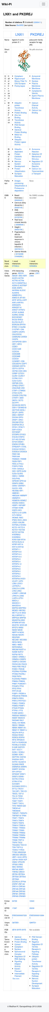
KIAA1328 (16, 539)
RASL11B (16, 722)
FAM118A (16, 454)
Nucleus (35, 81)
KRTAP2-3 (16, 559)
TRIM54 (22, 835)
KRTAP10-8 (16, 551)
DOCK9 (15, 417)
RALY (21, 720)
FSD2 (20, 466)
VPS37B (21, 862)
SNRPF (15, 769)
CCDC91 (15, 358)
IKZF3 (14, 512)
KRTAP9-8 (16, 578)
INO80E (15, 517)
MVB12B (23, 625)
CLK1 (20, 378)
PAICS (24, 664)
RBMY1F (15, 730)
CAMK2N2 (16, 336)
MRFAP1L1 (20, 615)
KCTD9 (21, 532)
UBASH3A (22, 852)
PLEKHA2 (16, 678)
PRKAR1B (16, 696)
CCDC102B (16, 349)
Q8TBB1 (15, 922)
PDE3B (21, 669)
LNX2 (19, 590)
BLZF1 (21, 322)
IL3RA (24, 512)
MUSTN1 (15, 625)
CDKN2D (15, 366)
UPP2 (24, 857)
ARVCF (15, 310)
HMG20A (15, 495)
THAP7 (15, 803)
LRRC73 (15, 595)
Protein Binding (21, 112)
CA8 (22, 329)
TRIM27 (15, 830)
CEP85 (15, 371)
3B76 (14, 929)
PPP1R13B (16, 691)
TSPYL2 (19, 847)
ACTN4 (21, 280)
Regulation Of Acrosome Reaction (37, 163)
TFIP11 (21, 798)
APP (25, 300)
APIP (14, 300)
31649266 (18, 256)
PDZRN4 (23, 671)
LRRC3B (22, 593)
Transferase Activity (19, 121)
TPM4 (24, 815)
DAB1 (21, 397)
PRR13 (15, 700)
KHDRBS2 (16, 534)
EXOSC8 (23, 451)
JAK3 (24, 520)
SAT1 (14, 749)
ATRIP (14, 312)
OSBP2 (23, 659)
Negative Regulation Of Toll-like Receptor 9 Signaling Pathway (37, 947)
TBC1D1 (23, 791)
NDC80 (15, 634)
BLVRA (15, 322)
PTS (21, 710)
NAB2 (21, 627)
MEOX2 (22, 610)
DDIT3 (23, 405)
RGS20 (15, 735)
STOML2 (15, 266)
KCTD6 (22, 529)
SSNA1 (21, 776)
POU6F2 (15, 686)
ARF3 (14, 302)
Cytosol (18, 944)
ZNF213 (15, 886)
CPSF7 (21, 385)
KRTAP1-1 (16, 549)
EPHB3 (21, 444)
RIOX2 (21, 735)
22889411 (37, 22)
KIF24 (23, 539)
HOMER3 (16, 500)
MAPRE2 (22, 608)
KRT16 (15, 546)
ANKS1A (15, 297)
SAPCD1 (21, 747)
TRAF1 (15, 818)
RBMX (14, 727)
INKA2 (18, 515)
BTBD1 (15, 327)
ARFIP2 (20, 302)
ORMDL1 (22, 656)
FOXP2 (15, 466)
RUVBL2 (15, 744)
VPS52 (15, 864)
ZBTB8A (15, 879)
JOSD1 (15, 522)
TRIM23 (22, 827)
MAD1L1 (15, 600)
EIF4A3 (22, 439)
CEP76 (21, 368)
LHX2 (14, 590)
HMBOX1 (15, 493)
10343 (31, 901)
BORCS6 (15, 324)
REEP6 (15, 732)
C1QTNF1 (16, 329)
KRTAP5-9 (16, 568)
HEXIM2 (15, 490)
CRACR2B (16, 388)
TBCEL (15, 793)
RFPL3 (21, 732)
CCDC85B (16, 353)
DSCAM (15, 422)
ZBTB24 (21, 874)
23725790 (18, 217)
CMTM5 (15, 383)
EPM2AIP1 (16, 446)
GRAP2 (15, 483)
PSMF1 (22, 705)
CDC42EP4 (16, 363)
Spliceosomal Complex (20, 952)
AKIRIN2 (15, 290)
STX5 (19, 781)
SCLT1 (19, 749)
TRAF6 (21, 823)
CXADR (15, 395)
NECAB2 (23, 639)
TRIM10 (15, 825)
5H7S (24, 929)
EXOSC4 (15, 451)
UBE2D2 (15, 854)
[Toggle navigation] (43, 4)
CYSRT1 (15, 397)
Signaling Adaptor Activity (18, 963)
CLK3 (19, 380)
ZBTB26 (15, 876)
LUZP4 (15, 598)
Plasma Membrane (36, 84)
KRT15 (20, 544)
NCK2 (21, 632)
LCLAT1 (15, 581)
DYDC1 (15, 427)
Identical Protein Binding (21, 130)
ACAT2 (15, 278)
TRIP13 (21, 840)
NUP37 (20, 652)
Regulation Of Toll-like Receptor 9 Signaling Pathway (37, 971)
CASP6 (15, 339)
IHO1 (20, 510)
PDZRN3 (15, 671)
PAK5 (14, 666)
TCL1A (14, 796)
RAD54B (15, 720)
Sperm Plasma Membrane (38, 96)
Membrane (36, 88)
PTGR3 (21, 708)
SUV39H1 (16, 783)
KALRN (21, 522)
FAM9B (23, 459)
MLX (14, 615)
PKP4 (19, 676)
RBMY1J (23, 730)
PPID (14, 688)
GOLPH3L (16, 478)
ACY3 (14, 283)
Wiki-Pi (7, 4)
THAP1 (20, 801)
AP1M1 (22, 297)
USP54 (15, 859)
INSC (21, 517)
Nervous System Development (20, 163)
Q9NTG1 (32, 922)
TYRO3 (21, 849)
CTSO (14, 393)
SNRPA (24, 766)
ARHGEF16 (16, 307)
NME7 (20, 644)
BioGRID (20, 25)
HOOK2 (15, 503)
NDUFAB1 (16, 637)
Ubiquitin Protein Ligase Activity (20, 142)
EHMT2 (21, 437)
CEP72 (15, 368)
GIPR (19, 471)
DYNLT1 (21, 427)
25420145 (18, 207)
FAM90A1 (16, 459)
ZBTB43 (22, 876)
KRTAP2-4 (16, 561)
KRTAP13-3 (16, 556)
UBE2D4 (22, 854)
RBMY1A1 (22, 727)
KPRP (14, 544)
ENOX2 (15, 444)
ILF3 (14, 515)
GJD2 (24, 471)
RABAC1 (23, 715)
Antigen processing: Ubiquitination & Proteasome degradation (21, 185)
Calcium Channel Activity (35, 105)
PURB (14, 713)
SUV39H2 (16, 786)
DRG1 (21, 419)
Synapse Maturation (19, 174)
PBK (19, 666)
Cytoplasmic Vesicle (37, 91)
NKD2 (19, 642)
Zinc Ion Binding (18, 116)
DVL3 (21, 424)
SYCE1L (23, 786)
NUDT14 (22, 649)
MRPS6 (23, 617)
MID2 (24, 612)
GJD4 (14, 473)
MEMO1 (15, 610)
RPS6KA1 (21, 740)
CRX (23, 388)
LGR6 (22, 588)
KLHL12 (21, 542)
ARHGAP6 (16, 305)
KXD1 (23, 578)
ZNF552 (22, 891)
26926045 (18, 200)
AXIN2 (21, 314)
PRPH (21, 698)
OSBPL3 (15, 661)
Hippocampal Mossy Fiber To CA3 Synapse (21, 81)
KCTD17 (15, 529)
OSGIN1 (23, 661)
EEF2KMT (16, 432)
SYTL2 (14, 788)
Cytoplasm (19, 76)
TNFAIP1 (15, 813)
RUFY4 (15, 742)
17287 (14, 908)
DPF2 (21, 417)
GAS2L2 (20, 468)
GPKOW (15, 481)
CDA (22, 361)
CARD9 (24, 336)
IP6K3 (14, 520)
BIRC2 (20, 319)
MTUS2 (22, 622)
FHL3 (21, 463)
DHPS (21, 412)
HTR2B (15, 507)
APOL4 (20, 300)
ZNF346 (15, 889)
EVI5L (24, 446)
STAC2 (21, 779)
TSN (14, 847)
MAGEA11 (16, 603)
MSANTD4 (16, 620)
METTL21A (16, 612)
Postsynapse (20, 86)
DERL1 (22, 410)
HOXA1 (22, 503)
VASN (20, 859)
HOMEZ (23, 500)
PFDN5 (15, 674)
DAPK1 (15, 400)
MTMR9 (15, 622)
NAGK (20, 630)
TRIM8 (14, 840)
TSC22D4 (16, 845)
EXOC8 (15, 449)
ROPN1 (22, 737)
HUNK (20, 507)
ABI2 (20, 275)
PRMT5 (15, 698)
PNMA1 (24, 678)
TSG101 (23, 845)
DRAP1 (15, 419)
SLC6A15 (22, 761)
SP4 (14, 771)
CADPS (22, 332)
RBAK (22, 722)
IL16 (19, 512)
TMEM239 (16, 810)
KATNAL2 (16, 525)
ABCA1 (21, 273)
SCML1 (15, 752)
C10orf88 (21, 327)
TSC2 (20, 842)
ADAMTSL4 (22, 283)
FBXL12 (15, 463)
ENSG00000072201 (19, 916)
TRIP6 (14, 842)
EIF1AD (15, 439)
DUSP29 (15, 424)
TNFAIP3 (23, 813)
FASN (14, 461)
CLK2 (14, 380)
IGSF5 (14, 510)
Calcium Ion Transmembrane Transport (38, 171)
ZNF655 (15, 896)
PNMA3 (15, 681)
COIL (21, 383)
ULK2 (19, 857)
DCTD (20, 400)
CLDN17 (21, 375)
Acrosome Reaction (36, 150)
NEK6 (14, 642)
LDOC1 (20, 583)
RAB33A (15, 715)
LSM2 (21, 595)
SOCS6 (22, 769)
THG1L (21, 803)
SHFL (21, 759)
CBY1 (14, 344)
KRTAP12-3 (16, 554)
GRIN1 (14, 485)
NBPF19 (15, 632)
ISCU (20, 520)
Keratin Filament (18, 969)
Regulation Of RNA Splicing (20, 957)
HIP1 (21, 490)
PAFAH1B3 (16, 664)
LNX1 (19, 34)
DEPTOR (15, 410)
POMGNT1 (22, 683)
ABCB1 (15, 275)
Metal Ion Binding (18, 135)
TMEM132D (21, 805)
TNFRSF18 (16, 815)
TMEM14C (16, 808)
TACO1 (21, 788)
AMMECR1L (17, 295)
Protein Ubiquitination (20, 169)
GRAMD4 (33, 266)
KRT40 (21, 546)
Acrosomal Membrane (36, 77)
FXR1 (14, 468)
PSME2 (22, 703)
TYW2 (14, 852)
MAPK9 (15, 608)
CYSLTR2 (22, 395)
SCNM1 (15, 754)
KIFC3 (14, 542)
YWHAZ (15, 871)
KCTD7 (15, 532)
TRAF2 (21, 818)
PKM (14, 676)
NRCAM (15, 649)
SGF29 (23, 757)
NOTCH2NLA (17, 647)
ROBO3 (15, 737)
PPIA (21, 686)
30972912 (18, 249)
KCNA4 (23, 525)
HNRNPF (23, 495)
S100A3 (22, 744)
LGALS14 (16, 588)
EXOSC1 (22, 449)
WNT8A (15, 869)
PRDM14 (22, 693)
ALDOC (23, 290)
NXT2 (20, 654)
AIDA (14, 288)
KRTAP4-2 (16, 566)
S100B (14, 747)
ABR (25, 275)
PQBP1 (15, 693)
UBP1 (14, 857)
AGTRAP (23, 285)
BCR (14, 317)
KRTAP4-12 (16, 564)
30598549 (19, 224)
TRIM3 (21, 830)
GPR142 (22, 481)
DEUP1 (15, 412)
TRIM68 (22, 837)
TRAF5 (15, 823)
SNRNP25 (16, 766)
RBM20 (21, 725)
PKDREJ (37, 34)
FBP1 (19, 461)
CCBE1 (15, 346)
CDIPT (24, 363)
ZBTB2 (15, 874)
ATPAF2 (21, 310)
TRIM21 (15, 827)
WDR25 (20, 867)
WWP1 (21, 869)
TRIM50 (15, 835)
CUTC (20, 393)
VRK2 (20, 864)
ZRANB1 (22, 896)
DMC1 (14, 415)
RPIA (14, 740)
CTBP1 (15, 390)
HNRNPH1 (16, 498)
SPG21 (19, 771)
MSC (23, 620)
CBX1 (24, 341)
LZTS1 (20, 598)
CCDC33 (15, 351)
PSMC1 (15, 703)
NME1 (14, 644)
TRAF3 (15, 820)
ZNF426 (22, 889)
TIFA (14, 805)
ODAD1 (15, 656)
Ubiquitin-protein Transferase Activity (19, 106)
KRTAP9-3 (16, 576)
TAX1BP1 (16, 791)
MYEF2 (15, 627)
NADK (14, 630)
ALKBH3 (15, 292)
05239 (31, 908)
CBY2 (19, 344)
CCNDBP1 (16, 361)
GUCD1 (15, 488)
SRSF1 (23, 774)
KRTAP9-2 (16, 573)
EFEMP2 (15, 434)
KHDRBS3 (16, 537)
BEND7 (19, 317)
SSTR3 (15, 779)
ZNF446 (15, 891)
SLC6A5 (15, 764)
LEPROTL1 (16, 586)
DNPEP (21, 415)
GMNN (21, 476)
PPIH (19, 688)
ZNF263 (22, 886)
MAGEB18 (16, 605)
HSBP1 (15, 505)
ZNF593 (22, 893)
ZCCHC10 (16, 881)
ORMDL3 (15, 659)
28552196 (18, 229)
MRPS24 (15, 617)
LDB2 (14, 583)
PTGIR (14, 708)
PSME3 (15, 705)
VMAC (14, 862)
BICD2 (14, 319)
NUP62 (15, 654)
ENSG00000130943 (36, 916)
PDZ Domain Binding (20, 126)
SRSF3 (15, 776)
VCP (25, 859)
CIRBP (15, 373)
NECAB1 (15, 639)
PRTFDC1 (22, 700)
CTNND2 (21, 390)
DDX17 (15, 407)
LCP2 (21, 581)
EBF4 (14, 429)
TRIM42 (22, 832)
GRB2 (21, 483)
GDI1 (14, 471)
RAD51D (21, 718)
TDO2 (20, 796)
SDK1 (21, 754)
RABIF (14, 718)
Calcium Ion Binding (36, 111)
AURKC (15, 314)
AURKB (21, 312)
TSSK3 (15, 849)
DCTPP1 (15, 402)
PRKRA (24, 696)
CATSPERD (17, 341)
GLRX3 (20, 473)
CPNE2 (15, 385)
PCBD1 (15, 669)
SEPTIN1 (16, 757)
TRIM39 (15, 832)
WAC (14, 867)
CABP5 (15, 332)
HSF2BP (22, 505)
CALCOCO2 (17, 334)
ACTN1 (21, 278)
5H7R (19, 929)
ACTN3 (15, 280)
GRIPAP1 (22, 485)
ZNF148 (21, 884)
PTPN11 (15, 710)
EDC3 (19, 429)
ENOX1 (21, 441)
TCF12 (21, 793)
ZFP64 (23, 881)
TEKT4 (15, 798)
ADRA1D (15, 285)
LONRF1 (15, 593)
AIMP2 (19, 288)
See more (16, 978)
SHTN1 (15, 761)
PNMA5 (22, 681)
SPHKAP (15, 774)
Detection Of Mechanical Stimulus (37, 156)
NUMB (14, 652)
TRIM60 (15, 837)
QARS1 (21, 713)
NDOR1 (21, 634)
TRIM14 (22, 825)
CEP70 (22, 366)
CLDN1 (15, 375)
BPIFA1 (23, 324)
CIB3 (25, 371)
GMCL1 (15, 476)
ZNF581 (15, 893)
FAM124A (16, 456)
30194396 (19, 254)
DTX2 (21, 422)
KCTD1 (15, 527)
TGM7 (14, 801)
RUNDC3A (22, 742)
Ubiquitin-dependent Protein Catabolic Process (19, 154)
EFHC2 (23, 434)
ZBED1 (22, 871)
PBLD (23, 666)
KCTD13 (21, 527)
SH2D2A (15, 759)
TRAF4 (21, 820)
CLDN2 (15, 378)
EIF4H (14, 441)
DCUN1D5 (16, 405)
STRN (14, 781)
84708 (14, 901)
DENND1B (22, 407)
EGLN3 (15, 437)
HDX (20, 488)
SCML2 (21, 752)
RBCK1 (15, 725)
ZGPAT (15, 884)
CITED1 (21, 373)
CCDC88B (16, 356)
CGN (20, 371)
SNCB (21, 764)
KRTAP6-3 (16, 571)
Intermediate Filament (19, 974)
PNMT (14, 683)
